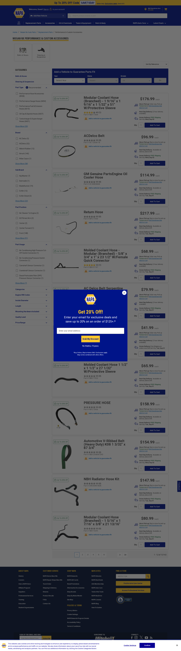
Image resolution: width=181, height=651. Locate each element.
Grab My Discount (90, 339)
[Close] (177, 645)
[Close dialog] (124, 293)
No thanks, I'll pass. (90, 346)
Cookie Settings (130, 645)
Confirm (147, 645)
